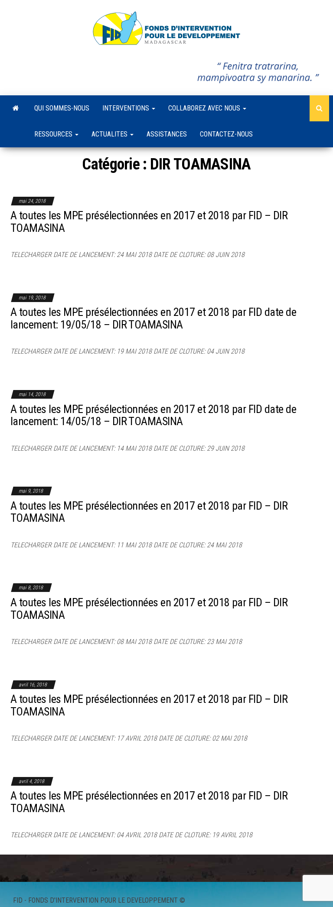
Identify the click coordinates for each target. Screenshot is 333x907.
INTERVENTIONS (126, 108)
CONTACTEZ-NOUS (226, 134)
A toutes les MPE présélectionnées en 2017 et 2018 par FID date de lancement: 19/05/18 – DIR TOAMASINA (153, 318)
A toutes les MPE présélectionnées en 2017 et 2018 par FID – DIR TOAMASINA (148, 221)
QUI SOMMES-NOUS (61, 108)
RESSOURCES (54, 134)
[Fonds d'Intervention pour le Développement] (16, 108)
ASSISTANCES (167, 134)
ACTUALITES (110, 134)
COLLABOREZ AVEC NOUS (205, 108)
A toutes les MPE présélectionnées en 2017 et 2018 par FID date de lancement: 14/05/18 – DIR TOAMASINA (153, 415)
